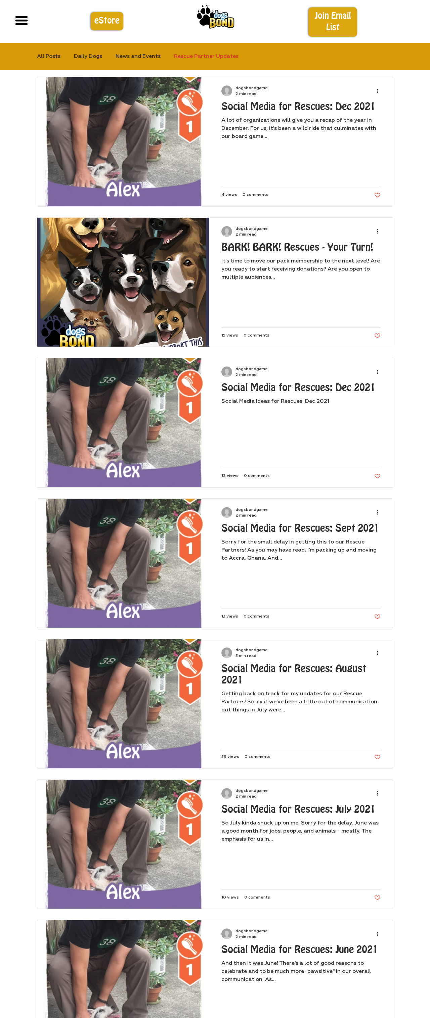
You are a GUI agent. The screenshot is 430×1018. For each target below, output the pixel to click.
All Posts (48, 56)
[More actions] (380, 91)
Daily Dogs (88, 56)
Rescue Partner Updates (206, 56)
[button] (332, 22)
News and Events (138, 56)
